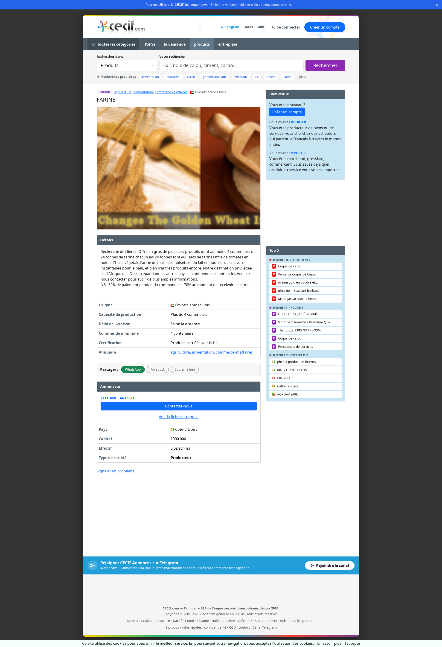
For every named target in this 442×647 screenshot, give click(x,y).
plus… (303, 77)
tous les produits (302, 620)
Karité (177, 620)
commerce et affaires (171, 92)
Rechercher (325, 65)
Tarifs (248, 27)
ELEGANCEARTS (115, 398)
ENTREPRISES (299, 355)
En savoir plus (329, 643)
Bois (283, 620)
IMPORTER (298, 153)
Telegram (232, 27)
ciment (271, 77)
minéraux (240, 77)
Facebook (158, 369)
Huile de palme (223, 620)
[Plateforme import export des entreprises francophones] (121, 27)
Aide (261, 27)
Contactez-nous (178, 406)
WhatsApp (133, 369)
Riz (249, 620)
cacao (191, 77)
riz (257, 77)
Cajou (147, 620)
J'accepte (352, 643)
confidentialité (215, 627)
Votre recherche (172, 56)
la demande (175, 44)
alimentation (150, 77)
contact (244, 627)
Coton (189, 620)
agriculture (123, 92)
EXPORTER (297, 122)
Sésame (203, 620)
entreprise (227, 44)
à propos (172, 627)
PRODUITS (296, 307)
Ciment (271, 620)
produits (202, 44)
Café (241, 620)
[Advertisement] (178, 511)
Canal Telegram (265, 627)
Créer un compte (325, 27)
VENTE (305, 259)
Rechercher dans (110, 56)
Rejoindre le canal (332, 565)
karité (287, 77)
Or (168, 620)
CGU (232, 627)
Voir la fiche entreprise (178, 416)
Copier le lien (184, 369)
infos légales (191, 627)
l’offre (150, 44)
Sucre (259, 620)
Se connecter (288, 27)
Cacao (159, 620)
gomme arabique (215, 77)
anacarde (173, 77)
